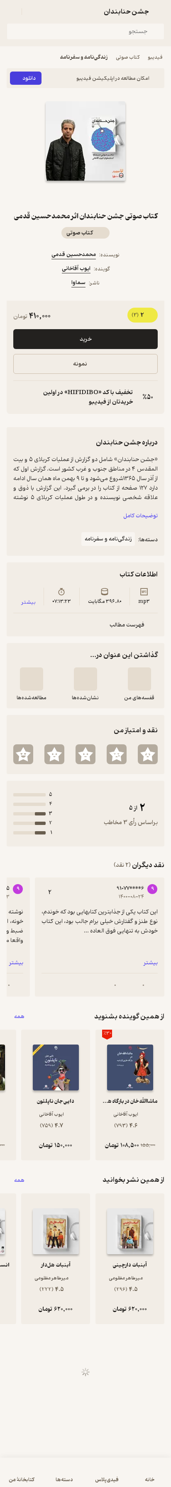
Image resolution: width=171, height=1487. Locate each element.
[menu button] (12, 12)
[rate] (148, 754)
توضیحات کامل (140, 516)
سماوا (78, 282)
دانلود (29, 78)
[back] (159, 12)
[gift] (85, 195)
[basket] (32, 12)
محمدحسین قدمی (73, 254)
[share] (65, 195)
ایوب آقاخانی (76, 268)
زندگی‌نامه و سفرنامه (83, 57)
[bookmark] (105, 195)
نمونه (80, 364)
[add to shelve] (139, 679)
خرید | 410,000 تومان (85, 1476)
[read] (31, 679)
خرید (86, 339)
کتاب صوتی (127, 57)
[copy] (20, 397)
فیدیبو (155, 57)
